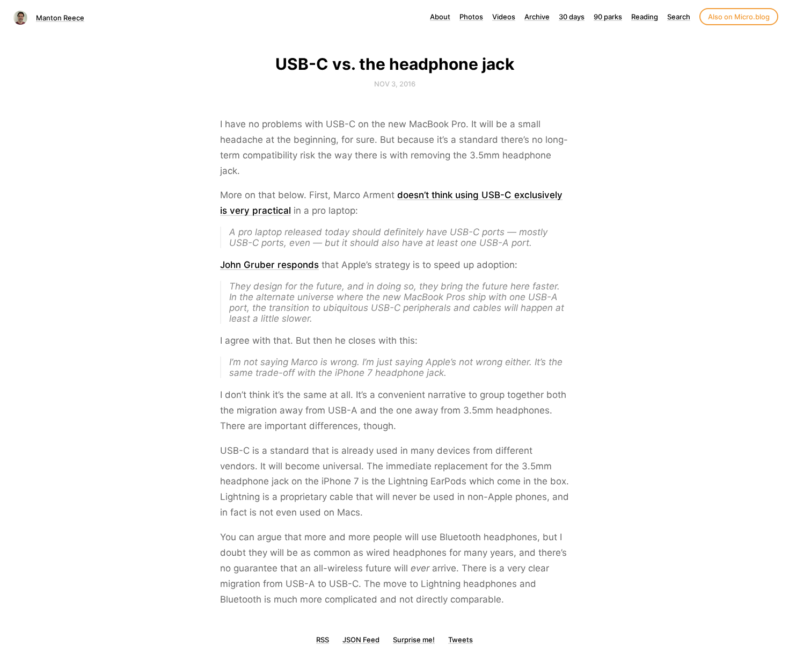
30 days (572, 16)
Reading (644, 16)
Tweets (460, 639)
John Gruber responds (269, 264)
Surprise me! (414, 639)
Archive (537, 16)
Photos (471, 16)
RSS (322, 639)
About (440, 16)
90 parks (608, 16)
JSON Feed (360, 639)
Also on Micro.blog (739, 16)
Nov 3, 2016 (394, 83)
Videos (503, 16)
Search (678, 16)
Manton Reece (60, 17)
